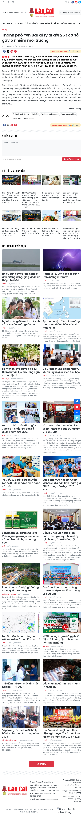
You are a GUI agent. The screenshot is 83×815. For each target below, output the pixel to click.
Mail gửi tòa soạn (8, 2)
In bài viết (11, 51)
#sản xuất (17, 118)
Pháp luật (48, 23)
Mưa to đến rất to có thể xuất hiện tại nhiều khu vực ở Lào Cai (31, 232)
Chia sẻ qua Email (15, 51)
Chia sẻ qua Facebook (4, 51)
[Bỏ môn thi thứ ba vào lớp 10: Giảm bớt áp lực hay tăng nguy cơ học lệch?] (21, 355)
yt (76, 2)
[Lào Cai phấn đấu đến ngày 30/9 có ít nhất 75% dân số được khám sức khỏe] (21, 412)
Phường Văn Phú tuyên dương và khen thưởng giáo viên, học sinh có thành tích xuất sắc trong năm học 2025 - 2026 (31, 200)
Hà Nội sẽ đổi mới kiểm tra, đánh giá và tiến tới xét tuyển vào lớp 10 (51, 232)
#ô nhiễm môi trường (48, 114)
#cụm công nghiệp (68, 114)
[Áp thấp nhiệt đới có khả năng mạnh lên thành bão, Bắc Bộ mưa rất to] (62, 308)
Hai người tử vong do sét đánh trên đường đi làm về (61, 275)
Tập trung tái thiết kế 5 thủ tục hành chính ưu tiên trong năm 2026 (20, 733)
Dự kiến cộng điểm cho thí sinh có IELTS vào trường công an (21, 323)
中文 (68, 2)
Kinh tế (22, 23)
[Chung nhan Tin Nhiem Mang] (69, 811)
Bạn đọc (46, 376)
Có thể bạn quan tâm (13, 171)
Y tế (3, 435)
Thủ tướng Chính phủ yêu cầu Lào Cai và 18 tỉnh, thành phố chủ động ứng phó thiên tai (11, 198)
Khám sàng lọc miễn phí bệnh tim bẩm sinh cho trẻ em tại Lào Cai (51, 196)
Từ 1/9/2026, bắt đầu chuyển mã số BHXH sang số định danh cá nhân (21, 483)
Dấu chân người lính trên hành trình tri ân (61, 685)
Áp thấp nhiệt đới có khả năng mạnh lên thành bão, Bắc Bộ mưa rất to (61, 324)
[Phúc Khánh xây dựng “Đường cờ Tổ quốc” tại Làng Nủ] (21, 574)
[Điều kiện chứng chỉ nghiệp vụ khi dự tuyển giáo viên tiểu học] (62, 355)
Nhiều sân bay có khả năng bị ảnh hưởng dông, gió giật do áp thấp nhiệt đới (21, 277)
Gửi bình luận (73, 159)
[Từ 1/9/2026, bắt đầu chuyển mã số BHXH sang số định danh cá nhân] (21, 466)
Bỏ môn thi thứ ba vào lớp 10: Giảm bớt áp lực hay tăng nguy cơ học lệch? (21, 372)
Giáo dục (5, 379)
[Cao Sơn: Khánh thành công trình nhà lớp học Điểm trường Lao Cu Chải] (62, 574)
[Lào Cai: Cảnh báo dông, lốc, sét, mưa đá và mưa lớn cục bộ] (21, 623)
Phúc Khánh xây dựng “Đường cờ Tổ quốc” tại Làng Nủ (20, 589)
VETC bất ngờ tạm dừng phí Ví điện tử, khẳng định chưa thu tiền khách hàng (61, 639)
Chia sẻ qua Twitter (8, 51)
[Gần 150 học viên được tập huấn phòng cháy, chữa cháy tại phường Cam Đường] (62, 519)
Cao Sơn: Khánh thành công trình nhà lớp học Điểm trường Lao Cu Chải (61, 591)
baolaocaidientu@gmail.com (47, 799)
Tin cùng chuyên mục (14, 246)
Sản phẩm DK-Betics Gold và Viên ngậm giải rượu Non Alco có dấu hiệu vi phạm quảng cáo (20, 537)
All (79, 23)
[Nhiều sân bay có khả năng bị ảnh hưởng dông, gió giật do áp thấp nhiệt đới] (21, 260)
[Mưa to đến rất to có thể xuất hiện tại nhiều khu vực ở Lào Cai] (31, 218)
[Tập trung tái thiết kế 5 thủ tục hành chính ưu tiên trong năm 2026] (21, 717)
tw (77, 418)
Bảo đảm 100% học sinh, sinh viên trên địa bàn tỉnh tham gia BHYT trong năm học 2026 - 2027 (62, 484)
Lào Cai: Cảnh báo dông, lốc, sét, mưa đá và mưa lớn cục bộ (21, 638)
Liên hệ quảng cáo (13, 2)
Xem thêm (41, 764)
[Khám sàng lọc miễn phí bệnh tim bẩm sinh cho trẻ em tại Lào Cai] (51, 183)
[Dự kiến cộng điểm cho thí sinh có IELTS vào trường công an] (21, 308)
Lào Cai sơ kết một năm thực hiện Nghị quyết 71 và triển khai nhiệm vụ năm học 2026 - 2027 (61, 733)
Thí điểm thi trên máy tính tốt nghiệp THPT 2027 (20, 685)
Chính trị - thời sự (12, 23)
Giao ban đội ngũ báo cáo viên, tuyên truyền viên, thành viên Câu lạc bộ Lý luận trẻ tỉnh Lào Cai (71, 233)
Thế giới (64, 23)
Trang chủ (3, 23)
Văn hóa (35, 23)
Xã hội (28, 23)
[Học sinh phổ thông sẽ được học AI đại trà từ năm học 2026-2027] (11, 218)
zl (79, 2)
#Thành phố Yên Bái (21, 114)
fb (72, 2)
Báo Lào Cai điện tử (41, 12)
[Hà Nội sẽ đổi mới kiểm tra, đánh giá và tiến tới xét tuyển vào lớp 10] (51, 218)
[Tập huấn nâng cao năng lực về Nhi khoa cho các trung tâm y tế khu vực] (62, 412)
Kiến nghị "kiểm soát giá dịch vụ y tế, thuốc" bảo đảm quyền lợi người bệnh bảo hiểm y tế (72, 198)
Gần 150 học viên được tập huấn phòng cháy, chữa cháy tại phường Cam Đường (61, 536)
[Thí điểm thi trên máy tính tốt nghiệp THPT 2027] (21, 670)
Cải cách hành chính (10, 740)
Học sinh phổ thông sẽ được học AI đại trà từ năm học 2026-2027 (10, 232)
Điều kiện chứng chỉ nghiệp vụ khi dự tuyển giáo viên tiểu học (61, 370)
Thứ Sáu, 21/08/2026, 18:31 (3, 2)
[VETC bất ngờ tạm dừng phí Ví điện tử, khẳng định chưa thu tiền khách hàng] (62, 623)
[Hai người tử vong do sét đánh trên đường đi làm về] (62, 260)
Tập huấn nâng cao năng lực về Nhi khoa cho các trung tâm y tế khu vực (61, 429)
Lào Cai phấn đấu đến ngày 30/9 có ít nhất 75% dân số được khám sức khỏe (19, 429)
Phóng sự (71, 23)
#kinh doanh (29, 118)
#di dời (35, 114)
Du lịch (41, 23)
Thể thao (56, 23)
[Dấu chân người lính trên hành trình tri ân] (62, 670)
